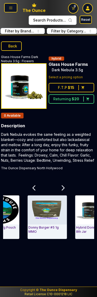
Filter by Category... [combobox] (68, 31)
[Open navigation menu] (10, 7)
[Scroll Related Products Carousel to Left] (33, 188)
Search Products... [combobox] (49, 20)
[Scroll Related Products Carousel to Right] (63, 188)
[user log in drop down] (88, 8)
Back (12, 46)
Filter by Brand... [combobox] (19, 31)
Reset (85, 20)
